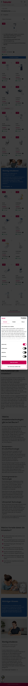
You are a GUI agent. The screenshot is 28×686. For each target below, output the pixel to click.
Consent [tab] (5, 321)
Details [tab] (14, 321)
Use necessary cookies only (14, 366)
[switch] (25, 348)
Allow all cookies (14, 362)
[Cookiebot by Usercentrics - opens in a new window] (21, 318)
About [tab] (23, 321)
